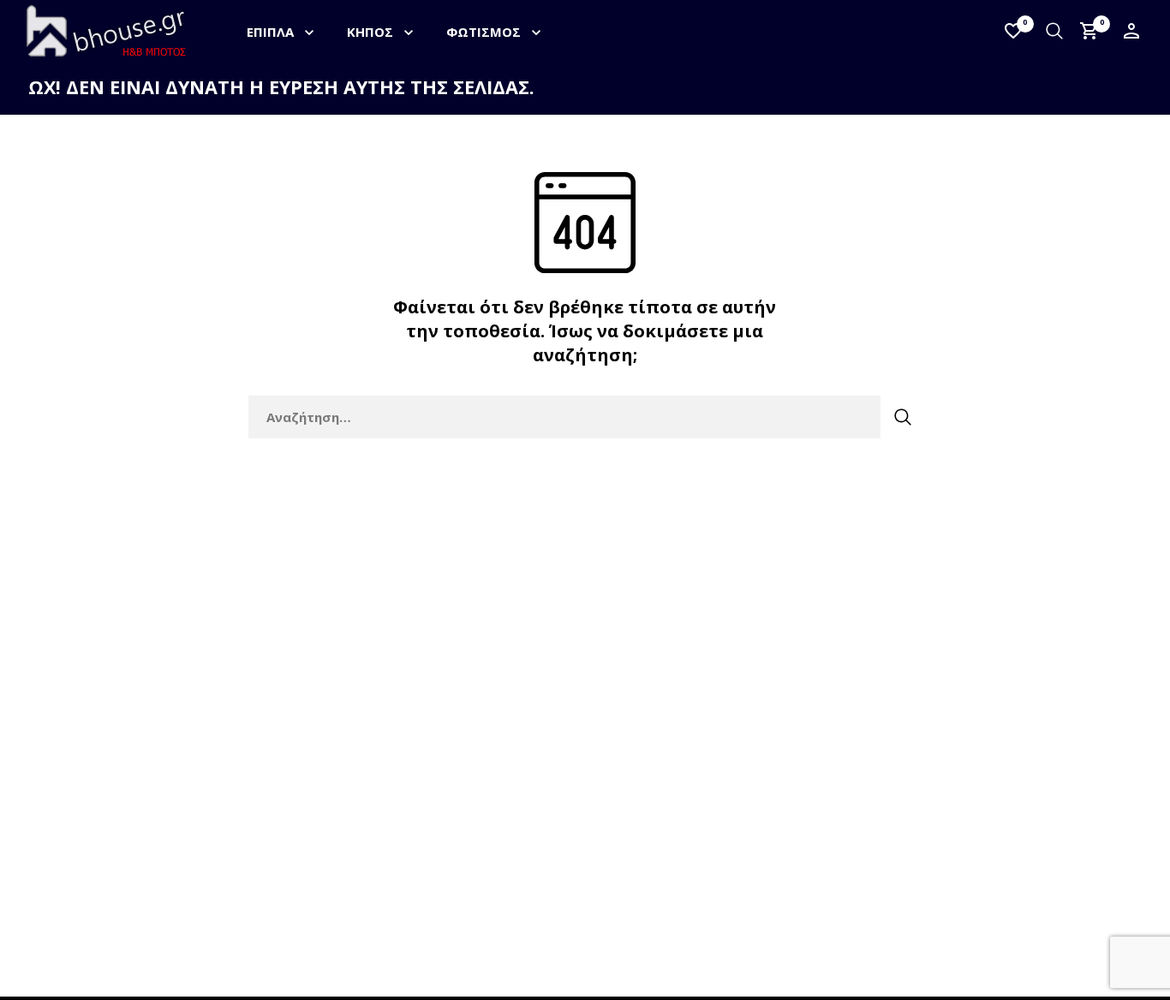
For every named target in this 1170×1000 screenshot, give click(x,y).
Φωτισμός (483, 31)
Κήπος (370, 31)
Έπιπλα (270, 31)
